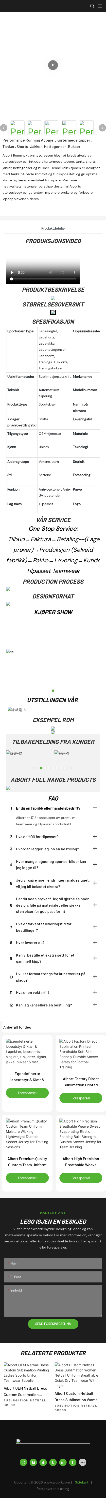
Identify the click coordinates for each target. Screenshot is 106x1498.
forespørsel (27, 1093)
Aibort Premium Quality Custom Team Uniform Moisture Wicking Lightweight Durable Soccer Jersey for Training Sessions (27, 1162)
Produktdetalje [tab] (53, 228)
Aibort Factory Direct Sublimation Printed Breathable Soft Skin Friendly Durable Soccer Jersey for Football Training (81, 1082)
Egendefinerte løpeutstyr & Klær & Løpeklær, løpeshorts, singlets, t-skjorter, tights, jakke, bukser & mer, (27, 1077)
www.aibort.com (57, 1482)
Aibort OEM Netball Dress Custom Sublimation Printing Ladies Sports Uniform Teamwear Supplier (25, 1391)
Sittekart (81, 1482)
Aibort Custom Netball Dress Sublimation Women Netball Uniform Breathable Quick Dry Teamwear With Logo (78, 1397)
